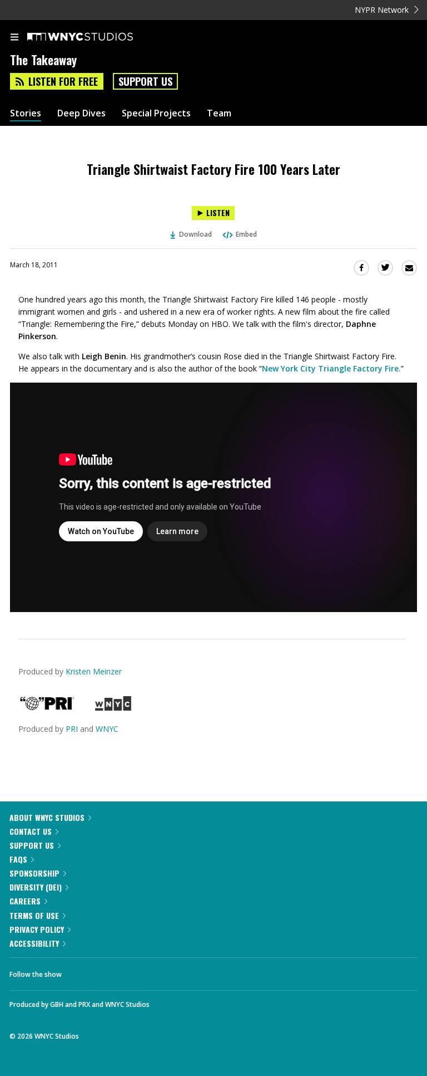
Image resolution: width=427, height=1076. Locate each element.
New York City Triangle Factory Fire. (331, 368)
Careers (25, 901)
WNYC (107, 728)
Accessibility (34, 943)
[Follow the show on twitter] (112, 971)
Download (195, 234)
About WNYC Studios (47, 817)
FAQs (18, 859)
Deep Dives (81, 113)
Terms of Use (34, 915)
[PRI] (47, 707)
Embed (246, 234)
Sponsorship (34, 873)
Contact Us (30, 831)
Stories (25, 113)
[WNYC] (113, 707)
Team (219, 113)
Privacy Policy (36, 929)
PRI (72, 728)
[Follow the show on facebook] (81, 971)
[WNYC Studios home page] (94, 37)
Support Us (145, 81)
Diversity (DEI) (35, 887)
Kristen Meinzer (94, 671)
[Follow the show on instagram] (142, 971)
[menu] (14, 38)
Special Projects (156, 113)
